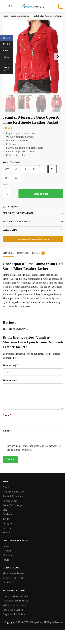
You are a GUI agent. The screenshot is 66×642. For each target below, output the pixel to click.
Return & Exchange (12, 501)
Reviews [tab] (38, 249)
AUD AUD (8, 69)
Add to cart (41, 193)
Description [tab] (23, 249)
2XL (7, 178)
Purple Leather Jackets (14, 610)
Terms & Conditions (13, 492)
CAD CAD (8, 59)
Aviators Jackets (10, 578)
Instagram (7, 519)
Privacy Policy (10, 496)
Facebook (7, 510)
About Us (7, 483)
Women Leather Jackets (14, 574)
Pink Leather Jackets (13, 605)
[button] (60, 6)
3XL (16, 178)
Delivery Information (18, 209)
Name (7, 411)
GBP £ (8, 50)
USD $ (8, 37)
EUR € (8, 44)
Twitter (6, 515)
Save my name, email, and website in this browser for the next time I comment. (34, 444)
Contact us (8, 542)
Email (7, 426)
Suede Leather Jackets (20, 16)
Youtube (7, 528)
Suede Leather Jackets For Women (47, 16)
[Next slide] (58, 56)
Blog (5, 506)
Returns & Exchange (16, 217)
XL (52, 169)
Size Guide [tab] (8, 249)
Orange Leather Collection (16, 592)
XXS (7, 169)
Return (6, 555)
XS (16, 169)
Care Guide (10, 225)
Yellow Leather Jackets (14, 601)
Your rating (10, 361)
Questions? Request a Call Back (31, 235)
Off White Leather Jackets (16, 596)
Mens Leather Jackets (13, 569)
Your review (11, 376)
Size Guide (8, 551)
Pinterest (7, 524)
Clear (5, 184)
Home (5, 16)
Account (7, 546)
